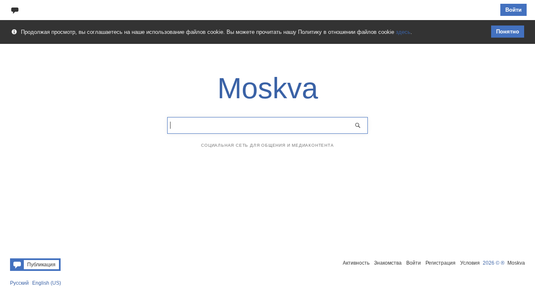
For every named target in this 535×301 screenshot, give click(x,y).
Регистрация (440, 263)
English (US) (46, 283)
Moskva (516, 263)
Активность (356, 263)
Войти (513, 10)
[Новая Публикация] (14, 10)
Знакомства (388, 263)
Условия (470, 263)
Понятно (507, 31)
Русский (19, 283)
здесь (403, 32)
